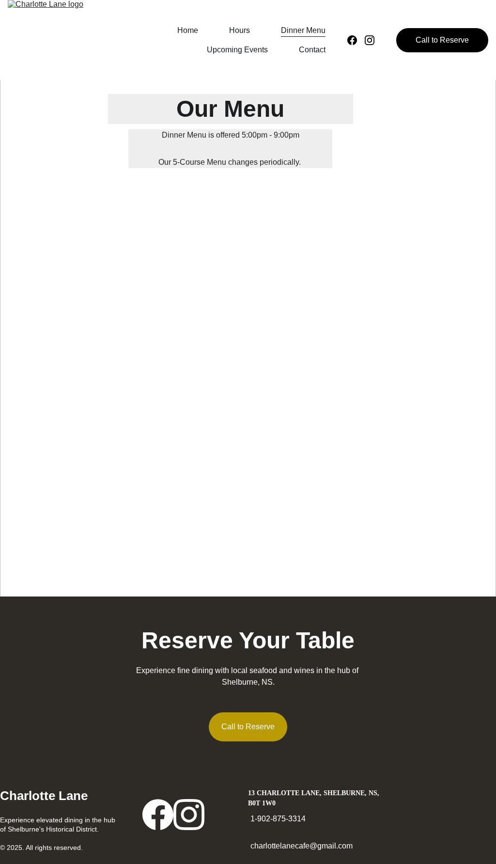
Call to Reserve (442, 40)
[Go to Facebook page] (356, 40)
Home (187, 30)
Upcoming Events (237, 50)
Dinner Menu (303, 30)
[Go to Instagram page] (369, 40)
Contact (312, 50)
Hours (239, 30)
